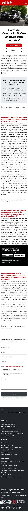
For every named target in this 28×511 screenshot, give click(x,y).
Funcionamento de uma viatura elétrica (12, 447)
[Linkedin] (20, 507)
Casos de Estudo (6, 474)
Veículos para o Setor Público (9, 431)
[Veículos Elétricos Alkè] (7, 2)
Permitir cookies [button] (19, 255)
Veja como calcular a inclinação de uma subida (12, 462)
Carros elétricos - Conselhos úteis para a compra (12, 471)
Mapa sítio (8, 490)
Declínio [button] (7, 255)
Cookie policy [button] (6, 252)
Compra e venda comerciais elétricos (11, 477)
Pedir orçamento (14, 45)
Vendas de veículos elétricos (9, 468)
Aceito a (12, 366)
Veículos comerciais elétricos (9, 454)
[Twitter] (9, 507)
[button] (26, 3)
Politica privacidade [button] (16, 252)
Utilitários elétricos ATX (7, 450)
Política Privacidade (14, 489)
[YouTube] (6, 507)
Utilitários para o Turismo (8, 428)
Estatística (7, 262)
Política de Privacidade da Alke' (14, 366)
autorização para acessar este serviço (12, 369)
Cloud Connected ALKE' (8, 445)
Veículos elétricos (6, 452)
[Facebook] (2, 507)
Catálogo (14, 50)
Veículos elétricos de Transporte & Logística (13, 433)
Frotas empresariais (6, 443)
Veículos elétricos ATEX (7, 436)
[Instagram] (13, 507)
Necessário (7, 260)
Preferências (16, 260)
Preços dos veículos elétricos (9, 465)
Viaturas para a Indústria (8, 424)
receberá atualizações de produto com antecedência (13, 374)
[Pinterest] (16, 507)
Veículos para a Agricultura (8, 426)
